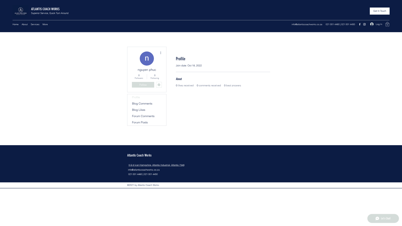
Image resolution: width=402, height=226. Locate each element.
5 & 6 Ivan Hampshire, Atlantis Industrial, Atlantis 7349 (156, 165)
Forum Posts (140, 122)
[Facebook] (359, 24)
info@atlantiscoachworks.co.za (307, 24)
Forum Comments (143, 116)
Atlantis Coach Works (139, 155)
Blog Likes (138, 110)
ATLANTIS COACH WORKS (45, 9)
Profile (136, 97)
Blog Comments (142, 103)
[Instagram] (364, 24)
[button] (380, 11)
